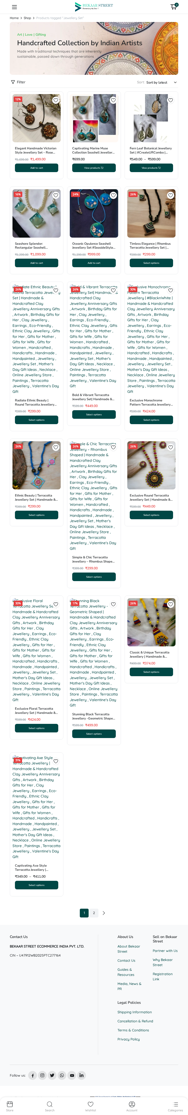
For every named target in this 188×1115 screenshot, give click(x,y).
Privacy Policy (129, 1039)
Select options (151, 263)
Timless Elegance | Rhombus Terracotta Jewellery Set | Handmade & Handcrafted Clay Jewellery (150, 250)
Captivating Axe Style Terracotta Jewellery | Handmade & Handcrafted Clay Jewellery (34, 871)
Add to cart (36, 167)
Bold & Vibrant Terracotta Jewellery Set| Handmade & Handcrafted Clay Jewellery (92, 399)
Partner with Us (165, 951)
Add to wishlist (56, 100)
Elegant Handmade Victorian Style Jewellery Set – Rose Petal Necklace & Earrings (35, 152)
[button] (173, 6)
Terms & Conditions (133, 1030)
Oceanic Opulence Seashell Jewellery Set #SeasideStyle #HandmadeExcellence (92, 248)
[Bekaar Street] (94, 6)
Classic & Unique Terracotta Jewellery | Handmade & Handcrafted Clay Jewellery (150, 656)
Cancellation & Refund (135, 1021)
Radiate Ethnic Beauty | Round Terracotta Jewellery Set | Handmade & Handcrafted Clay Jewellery (35, 406)
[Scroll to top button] (180, 1093)
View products (92, 167)
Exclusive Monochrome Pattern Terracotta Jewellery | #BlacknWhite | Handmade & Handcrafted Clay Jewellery (151, 406)
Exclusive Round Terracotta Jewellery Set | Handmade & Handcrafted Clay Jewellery (150, 499)
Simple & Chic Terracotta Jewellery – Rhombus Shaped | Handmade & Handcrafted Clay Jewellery (93, 563)
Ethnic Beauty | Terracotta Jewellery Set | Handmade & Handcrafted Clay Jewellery (35, 499)
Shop (27, 18)
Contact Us (126, 960)
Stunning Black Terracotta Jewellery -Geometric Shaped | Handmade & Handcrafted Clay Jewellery (93, 720)
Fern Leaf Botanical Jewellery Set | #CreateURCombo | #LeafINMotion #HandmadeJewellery (151, 154)
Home (14, 18)
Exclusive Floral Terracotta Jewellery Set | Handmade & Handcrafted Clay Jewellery (35, 713)
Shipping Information (135, 1012)
